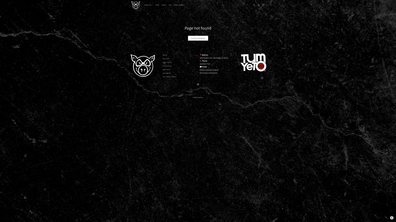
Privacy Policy (167, 66)
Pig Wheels (200, 97)
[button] (148, 5)
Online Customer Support (209, 70)
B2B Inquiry (166, 69)
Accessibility (167, 73)
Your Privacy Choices (169, 77)
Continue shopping (198, 38)
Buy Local (166, 59)
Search (165, 55)
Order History (167, 62)
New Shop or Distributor (208, 73)
